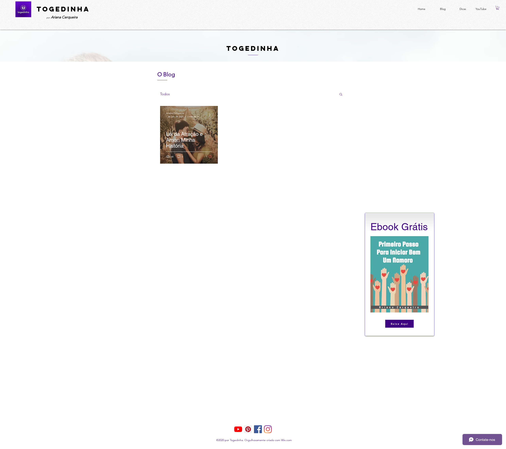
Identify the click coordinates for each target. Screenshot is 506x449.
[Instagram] (268, 429)
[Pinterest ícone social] (248, 429)
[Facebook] (258, 429)
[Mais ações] (211, 114)
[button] (497, 8)
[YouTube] (238, 429)
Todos (165, 94)
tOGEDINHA (63, 9)
